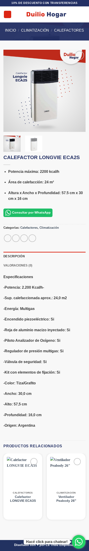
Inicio (10, 30)
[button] (7, 14)
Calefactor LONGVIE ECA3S (23, 499)
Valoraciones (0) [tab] (17, 265)
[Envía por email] (32, 238)
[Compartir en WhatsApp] (7, 238)
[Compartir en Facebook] (16, 238)
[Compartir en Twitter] (24, 238)
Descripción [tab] (14, 256)
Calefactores (69, 30)
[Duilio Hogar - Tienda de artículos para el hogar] (46, 14)
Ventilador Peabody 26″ (66, 499)
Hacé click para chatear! (47, 542)
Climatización (35, 30)
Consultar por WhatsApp (31, 212)
